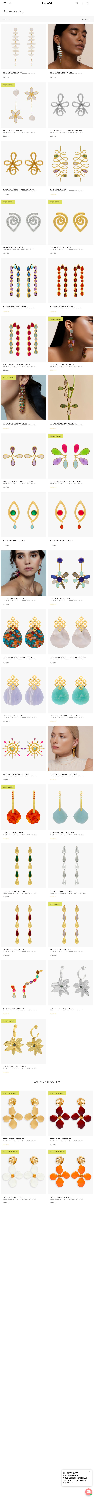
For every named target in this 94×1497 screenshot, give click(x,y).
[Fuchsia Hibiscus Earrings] (23, 573)
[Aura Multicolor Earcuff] (23, 982)
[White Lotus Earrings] (23, 105)
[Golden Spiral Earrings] (70, 222)
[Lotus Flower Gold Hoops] (23, 1041)
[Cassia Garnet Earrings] (70, 1113)
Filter (5, 19)
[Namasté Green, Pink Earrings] (70, 397)
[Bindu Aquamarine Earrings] (70, 807)
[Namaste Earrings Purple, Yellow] (23, 456)
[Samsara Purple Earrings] (23, 280)
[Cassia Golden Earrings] (23, 1113)
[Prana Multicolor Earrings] (23, 397)
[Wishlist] (77, 3)
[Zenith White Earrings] (23, 46)
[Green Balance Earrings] (23, 865)
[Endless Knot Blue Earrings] (23, 690)
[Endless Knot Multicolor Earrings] (23, 631)
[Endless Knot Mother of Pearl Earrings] (70, 631)
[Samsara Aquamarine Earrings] (23, 339)
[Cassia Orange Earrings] (70, 1171)
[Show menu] (5, 3)
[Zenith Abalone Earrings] (70, 46)
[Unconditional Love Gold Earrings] (23, 163)
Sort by (86, 19)
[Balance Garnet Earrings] (23, 924)
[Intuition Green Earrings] (23, 514)
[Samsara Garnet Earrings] (70, 280)
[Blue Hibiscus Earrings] (70, 573)
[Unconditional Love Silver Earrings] (70, 105)
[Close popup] (89, 1471)
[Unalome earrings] (70, 163)
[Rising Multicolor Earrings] (70, 339)
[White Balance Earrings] (70, 924)
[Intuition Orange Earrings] (70, 514)
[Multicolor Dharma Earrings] (23, 748)
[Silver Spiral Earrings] (23, 222)
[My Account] (83, 3)
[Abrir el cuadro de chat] (88, 1491)
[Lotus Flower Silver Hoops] (70, 982)
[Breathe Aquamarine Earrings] (70, 748)
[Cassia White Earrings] (23, 1171)
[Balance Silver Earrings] (70, 865)
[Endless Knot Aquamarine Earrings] (70, 690)
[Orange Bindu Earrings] (23, 807)
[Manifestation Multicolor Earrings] (70, 456)
